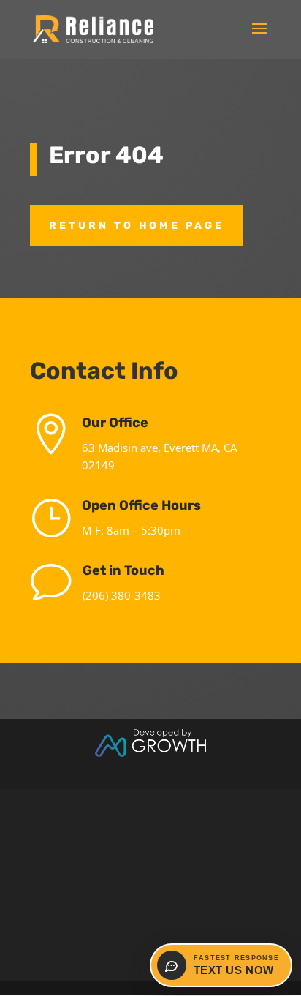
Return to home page (136, 225)
